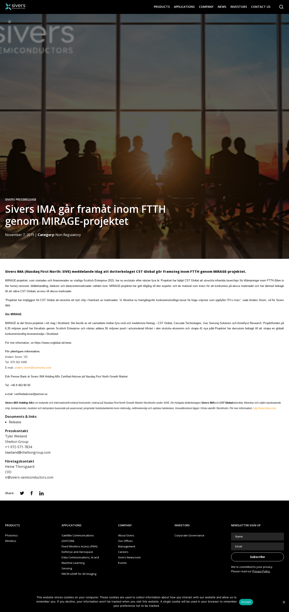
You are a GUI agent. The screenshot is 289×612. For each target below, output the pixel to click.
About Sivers (126, 535)
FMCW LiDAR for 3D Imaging (79, 574)
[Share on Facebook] (31, 493)
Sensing (67, 568)
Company (206, 7)
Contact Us (260, 7)
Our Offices (125, 541)
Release (15, 422)
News (222, 7)
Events (122, 563)
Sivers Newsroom (129, 557)
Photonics (11, 535)
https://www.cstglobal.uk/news (53, 342)
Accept (246, 602)
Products (162, 7)
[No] (284, 602)
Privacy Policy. (261, 571)
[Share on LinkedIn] (41, 493)
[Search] (281, 6)
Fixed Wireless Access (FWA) (79, 546)
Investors (238, 7)
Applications (184, 7)
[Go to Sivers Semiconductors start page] (15, 6)
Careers (123, 552)
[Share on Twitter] (22, 493)
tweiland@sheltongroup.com (28, 452)
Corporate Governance (189, 535)
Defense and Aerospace (77, 552)
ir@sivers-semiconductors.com (29, 477)
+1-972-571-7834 (18, 447)
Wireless (10, 541)
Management (126, 546)
